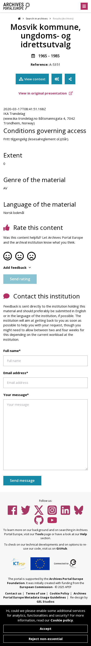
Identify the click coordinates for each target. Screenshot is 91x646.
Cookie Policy (59, 593)
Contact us (13, 593)
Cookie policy (62, 620)
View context (35, 79)
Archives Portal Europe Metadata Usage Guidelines (44, 595)
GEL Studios (45, 602)
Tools (39, 534)
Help (83, 534)
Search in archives (36, 18)
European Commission (36, 587)
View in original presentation (43, 93)
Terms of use (35, 593)
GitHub (61, 548)
